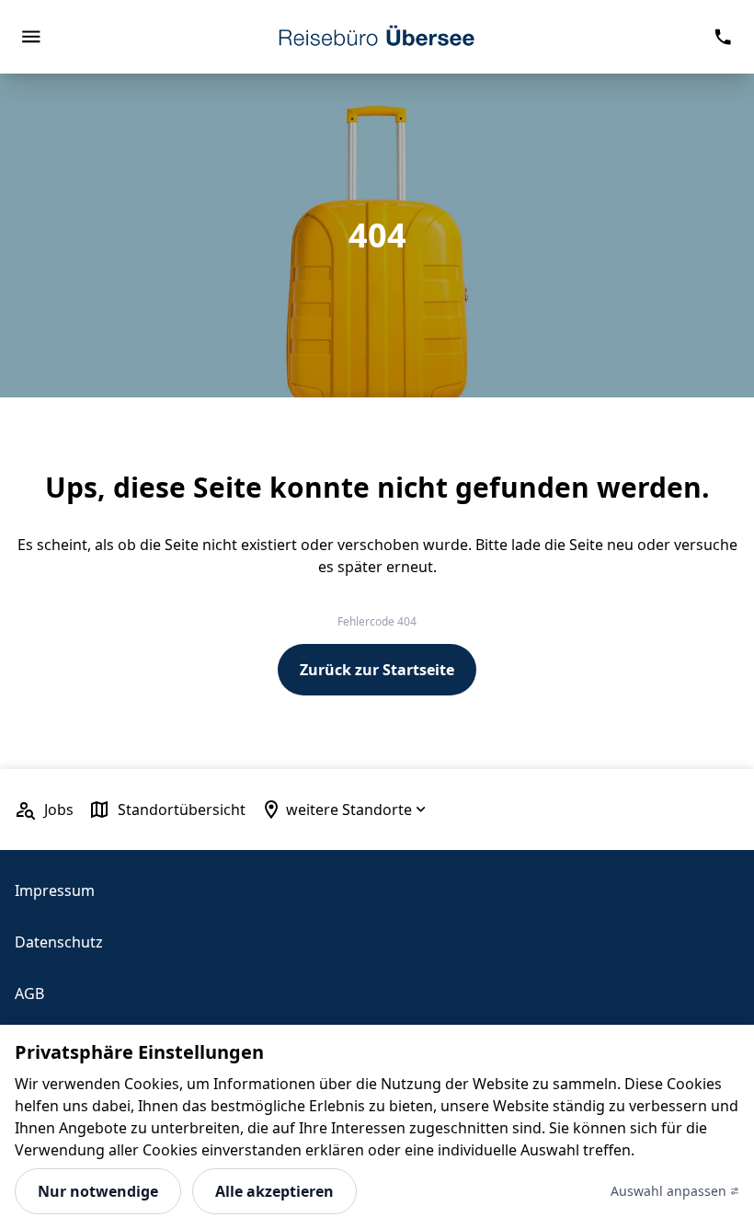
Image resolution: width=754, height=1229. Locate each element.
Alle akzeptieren (274, 1191)
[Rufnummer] (723, 37)
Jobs (59, 809)
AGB (29, 993)
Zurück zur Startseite (377, 670)
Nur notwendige (98, 1191)
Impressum (55, 890)
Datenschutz (59, 942)
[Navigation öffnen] (31, 37)
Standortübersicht (182, 809)
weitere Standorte (349, 809)
